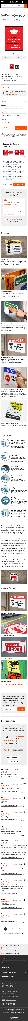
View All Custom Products (13, 684)
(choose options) (13, 164)
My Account (6, 963)
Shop (4, 958)
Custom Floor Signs (7, 636)
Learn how (14, 94)
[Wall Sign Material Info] (5, 105)
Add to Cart (22, 128)
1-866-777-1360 (13, 221)
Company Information (9, 972)
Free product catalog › (10, 204)
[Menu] (2, 2)
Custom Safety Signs (8, 613)
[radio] (20, 736)
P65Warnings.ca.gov (16, 136)
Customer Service (8, 976)
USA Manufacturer (11, 1000)
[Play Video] (16, 67)
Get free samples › (9, 214)
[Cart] (26, 2)
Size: (2, 99)
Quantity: (3, 119)
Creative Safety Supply (15, 1012)
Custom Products (9, 588)
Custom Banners (6, 658)
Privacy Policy (7, 1009)
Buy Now (6, 128)
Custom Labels (6, 681)
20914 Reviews (9, 743)
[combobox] (14, 6)
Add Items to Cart (18, 184)
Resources (5, 967)
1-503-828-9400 (13, 993)
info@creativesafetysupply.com (14, 223)
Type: (2, 105)
